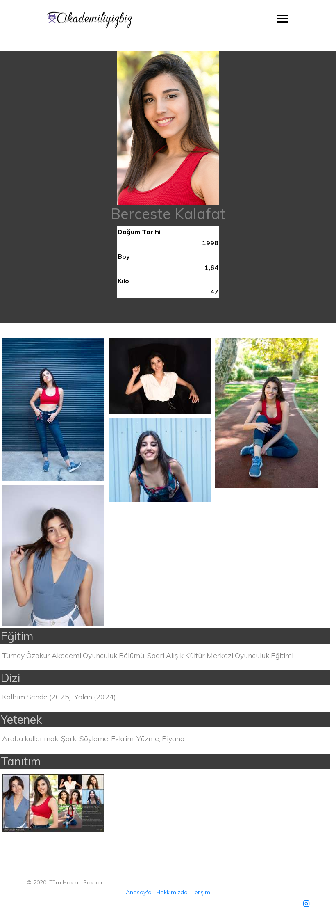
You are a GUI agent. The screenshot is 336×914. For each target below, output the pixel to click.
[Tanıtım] (53, 802)
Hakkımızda (172, 892)
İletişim (201, 892)
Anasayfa (139, 892)
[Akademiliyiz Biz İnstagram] (306, 903)
